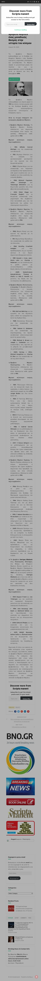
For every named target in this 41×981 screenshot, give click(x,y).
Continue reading (20, 30)
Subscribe (30, 25)
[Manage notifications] (36, 976)
